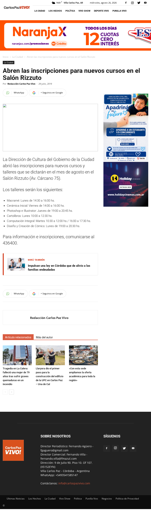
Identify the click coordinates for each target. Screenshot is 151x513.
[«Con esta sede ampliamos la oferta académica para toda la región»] (83, 355)
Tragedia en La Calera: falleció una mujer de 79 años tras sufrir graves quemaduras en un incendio (16, 376)
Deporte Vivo (101, 11)
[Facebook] (126, 2)
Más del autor (44, 337)
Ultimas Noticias (16, 498)
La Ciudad (39, 11)
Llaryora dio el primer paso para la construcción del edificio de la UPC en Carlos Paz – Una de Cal (49, 376)
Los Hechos (55, 11)
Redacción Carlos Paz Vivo (21, 83)
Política (70, 11)
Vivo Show (84, 11)
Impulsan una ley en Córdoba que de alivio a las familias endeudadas (59, 267)
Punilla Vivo (119, 11)
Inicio (5, 56)
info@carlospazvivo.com (74, 483)
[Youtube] (145, 2)
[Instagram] (132, 2)
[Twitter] (139, 2)
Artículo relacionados (18, 337)
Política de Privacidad (127, 498)
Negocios (107, 498)
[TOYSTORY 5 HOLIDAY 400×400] (125, 205)
